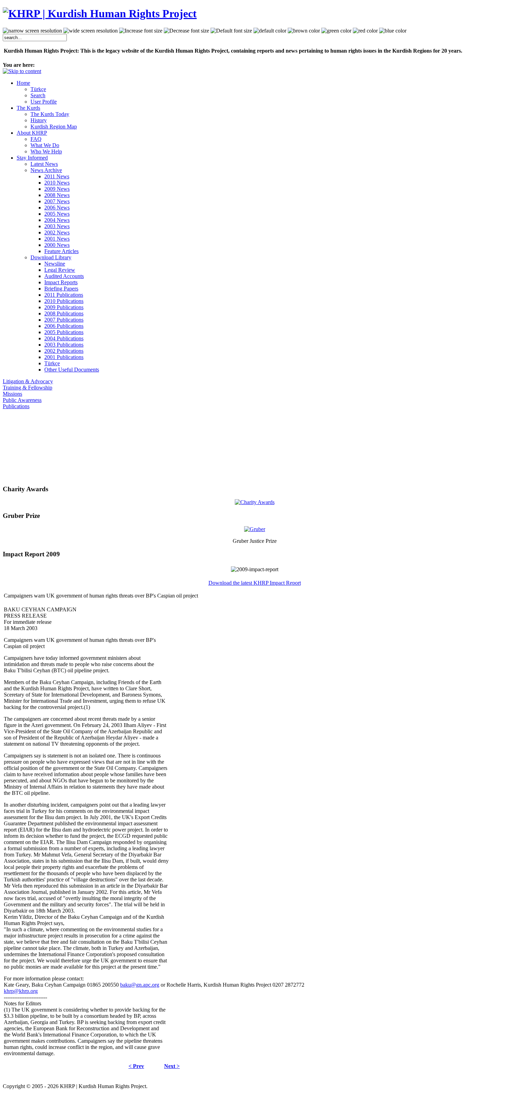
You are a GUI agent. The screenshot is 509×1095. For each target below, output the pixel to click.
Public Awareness (22, 400)
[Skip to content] (22, 71)
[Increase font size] (140, 31)
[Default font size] (231, 31)
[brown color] (304, 31)
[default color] (269, 31)
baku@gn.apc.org (139, 985)
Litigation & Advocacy (28, 381)
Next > (172, 1066)
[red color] (365, 31)
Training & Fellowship (27, 388)
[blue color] (393, 31)
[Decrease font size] (186, 31)
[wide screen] (90, 31)
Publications (16, 406)
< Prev (136, 1066)
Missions (12, 394)
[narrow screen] (32, 31)
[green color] (336, 31)
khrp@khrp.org (21, 991)
